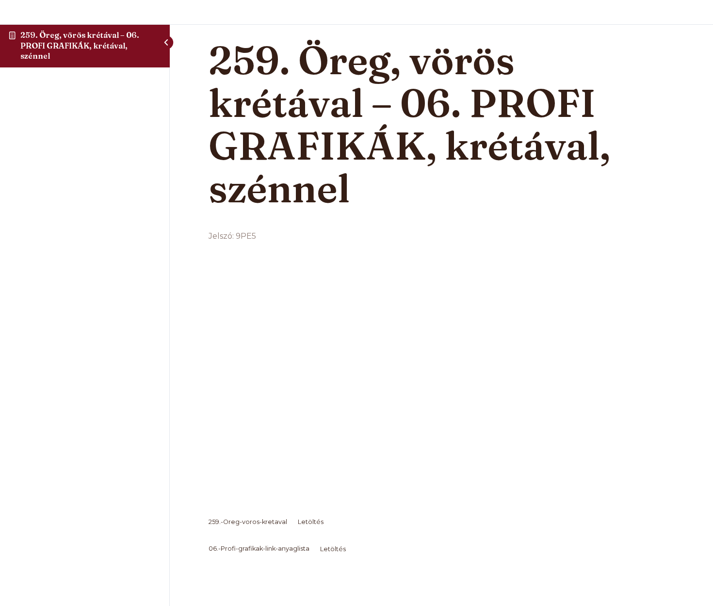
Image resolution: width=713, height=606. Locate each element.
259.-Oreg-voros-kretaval (248, 521)
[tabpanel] (441, 393)
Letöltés (311, 521)
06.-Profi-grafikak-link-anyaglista (259, 549)
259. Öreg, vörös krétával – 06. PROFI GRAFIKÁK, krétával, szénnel (79, 45)
